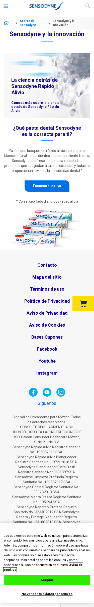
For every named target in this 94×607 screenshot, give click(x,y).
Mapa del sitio (47, 277)
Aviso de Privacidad (47, 313)
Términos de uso (47, 289)
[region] (47, 563)
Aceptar (47, 580)
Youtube (47, 361)
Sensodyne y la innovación (63, 23)
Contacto (47, 265)
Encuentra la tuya (47, 186)
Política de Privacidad (47, 301)
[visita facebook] (33, 395)
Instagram (47, 373)
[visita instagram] (61, 395)
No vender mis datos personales (47, 594)
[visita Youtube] (47, 395)
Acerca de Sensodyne (28, 23)
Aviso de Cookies (47, 325)
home (8, 23)
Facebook (47, 349)
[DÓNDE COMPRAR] (83, 303)
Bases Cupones (47, 337)
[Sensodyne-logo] (47, 9)
